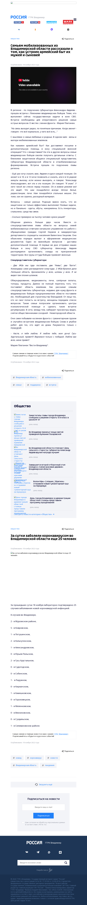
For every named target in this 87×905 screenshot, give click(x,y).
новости (54, 758)
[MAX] (52, 29)
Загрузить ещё (45, 784)
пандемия (49, 765)
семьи (19, 385)
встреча (52, 385)
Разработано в (42, 870)
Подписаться (43, 815)
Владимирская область (26, 377)
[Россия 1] (19, 23)
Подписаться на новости (43, 799)
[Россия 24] (35, 23)
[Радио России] (52, 23)
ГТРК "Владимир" (61, 353)
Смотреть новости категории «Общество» (33, 514)
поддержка (35, 385)
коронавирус (36, 758)
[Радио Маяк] (68, 24)
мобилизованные (53, 377)
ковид (18, 758)
